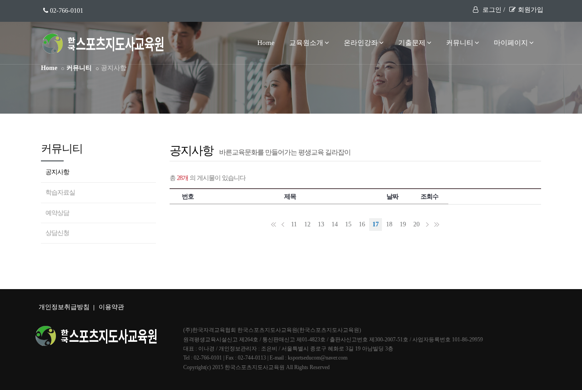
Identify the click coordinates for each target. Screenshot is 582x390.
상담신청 (57, 233)
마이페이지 (511, 42)
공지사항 (57, 172)
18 (389, 224)
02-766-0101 (65, 10)
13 (321, 224)
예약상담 (57, 213)
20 (416, 224)
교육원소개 (306, 42)
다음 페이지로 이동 (427, 224)
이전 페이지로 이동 (282, 224)
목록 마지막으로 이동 (436, 224)
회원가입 (530, 9)
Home (266, 42)
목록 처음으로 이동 (273, 224)
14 (334, 224)
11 (294, 224)
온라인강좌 (361, 42)
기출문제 (412, 42)
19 (403, 224)
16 (362, 224)
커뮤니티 (459, 42)
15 (348, 224)
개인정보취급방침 (64, 307)
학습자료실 (60, 192)
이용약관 (111, 307)
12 (307, 224)
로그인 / (493, 9)
